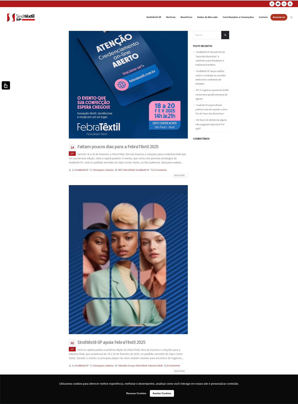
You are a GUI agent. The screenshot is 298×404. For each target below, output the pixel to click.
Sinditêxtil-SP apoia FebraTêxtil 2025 (111, 342)
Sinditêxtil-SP (153, 17)
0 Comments (160, 170)
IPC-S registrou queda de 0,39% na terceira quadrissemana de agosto (212, 94)
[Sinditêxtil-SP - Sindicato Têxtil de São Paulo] (20, 17)
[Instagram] (284, 3)
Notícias (171, 17)
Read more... (180, 175)
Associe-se (279, 17)
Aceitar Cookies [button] (162, 393)
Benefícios (186, 17)
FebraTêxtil (129, 170)
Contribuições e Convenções (238, 17)
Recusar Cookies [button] (136, 393)
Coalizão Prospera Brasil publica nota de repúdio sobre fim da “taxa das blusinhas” (211, 109)
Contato (263, 17)
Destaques (99, 170)
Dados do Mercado (207, 17)
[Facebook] (272, 3)
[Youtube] (278, 3)
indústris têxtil (155, 365)
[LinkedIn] (290, 3)
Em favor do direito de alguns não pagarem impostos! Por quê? (211, 124)
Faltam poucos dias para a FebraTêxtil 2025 (117, 146)
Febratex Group (126, 365)
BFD (120, 170)
